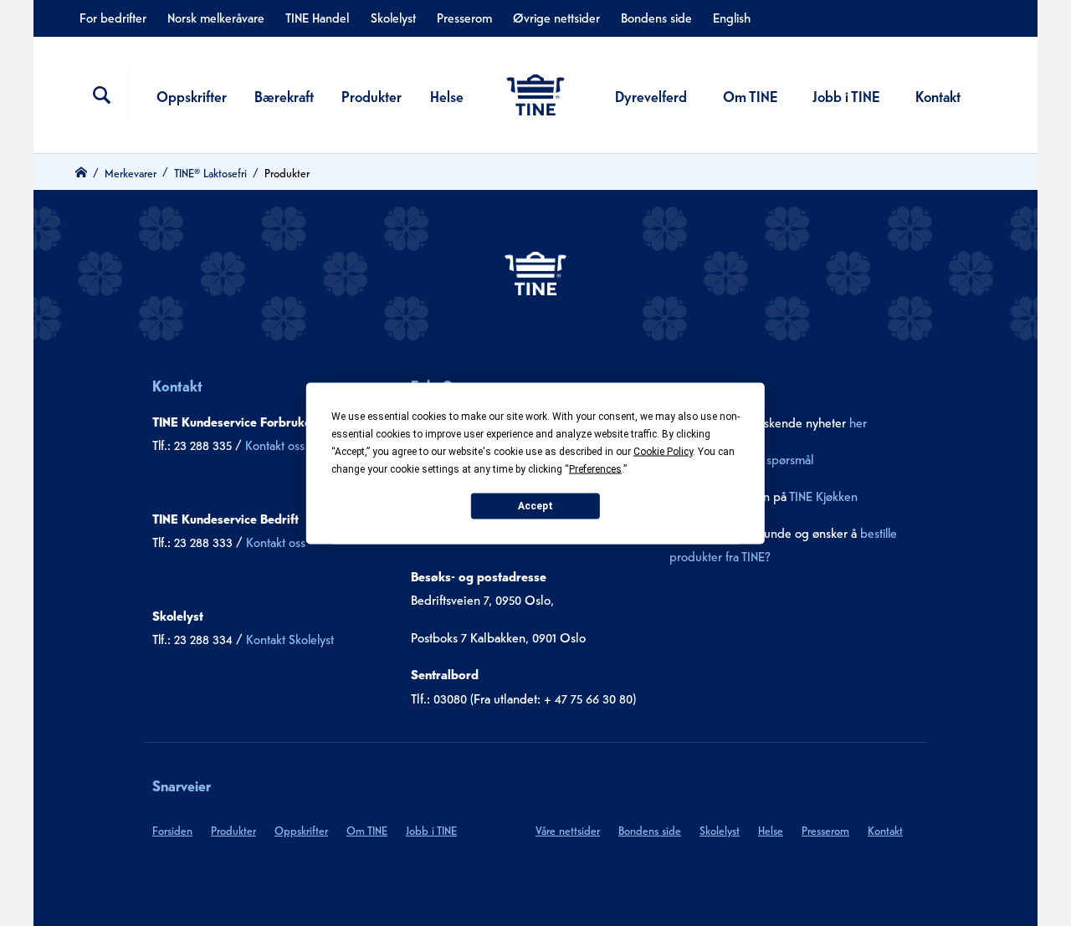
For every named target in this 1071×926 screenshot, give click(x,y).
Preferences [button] (595, 468)
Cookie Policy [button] (663, 451)
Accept (535, 506)
